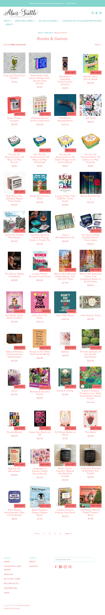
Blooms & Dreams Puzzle (40, 392)
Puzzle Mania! (14, 432)
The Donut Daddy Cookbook (14, 275)
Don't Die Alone (65, 315)
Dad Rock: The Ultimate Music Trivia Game (14, 198)
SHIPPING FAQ (10, 588)
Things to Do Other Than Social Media (39, 353)
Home (40, 33)
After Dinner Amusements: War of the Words (14, 512)
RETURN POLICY (11, 583)
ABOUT (9, 24)
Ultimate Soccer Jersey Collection (39, 119)
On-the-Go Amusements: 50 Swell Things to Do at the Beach (65, 158)
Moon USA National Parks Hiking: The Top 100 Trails (65, 276)
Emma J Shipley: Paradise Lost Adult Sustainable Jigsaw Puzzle (91, 394)
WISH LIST (9, 574)
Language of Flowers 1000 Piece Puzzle (40, 471)
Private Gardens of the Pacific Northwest (90, 354)
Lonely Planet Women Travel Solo (39, 275)
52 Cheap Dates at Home (65, 433)
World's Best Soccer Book (90, 77)
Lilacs (14, 390)
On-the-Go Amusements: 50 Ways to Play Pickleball (39, 158)
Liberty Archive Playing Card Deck (65, 511)
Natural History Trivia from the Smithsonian (14, 354)
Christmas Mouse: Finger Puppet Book (91, 512)
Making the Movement (14, 469)
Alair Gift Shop (24, 605)
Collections (48, 33)
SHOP (7, 21)
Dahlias (65, 351)
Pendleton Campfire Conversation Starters (65, 80)
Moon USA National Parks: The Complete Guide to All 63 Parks (90, 277)
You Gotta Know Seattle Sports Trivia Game (90, 237)
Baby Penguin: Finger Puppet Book (40, 512)
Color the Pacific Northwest (14, 236)
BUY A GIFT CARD (12, 579)
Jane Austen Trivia (90, 315)
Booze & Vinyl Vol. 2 (90, 197)
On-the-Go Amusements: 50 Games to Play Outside (90, 158)
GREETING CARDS (24, 21)
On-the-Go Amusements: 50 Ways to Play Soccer (14, 158)
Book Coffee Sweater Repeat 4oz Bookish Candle (65, 472)
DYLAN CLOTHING (48, 21)
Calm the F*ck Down (40, 316)
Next (67, 533)
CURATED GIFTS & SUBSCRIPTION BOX (81, 21)
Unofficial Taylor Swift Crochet (14, 316)
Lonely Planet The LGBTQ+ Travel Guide (65, 198)
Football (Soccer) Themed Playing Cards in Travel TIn (39, 237)
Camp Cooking (65, 390)
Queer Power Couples (14, 119)
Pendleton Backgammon (65, 119)
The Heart (90, 432)
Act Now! (91, 118)
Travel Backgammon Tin (65, 236)
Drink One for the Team (39, 197)
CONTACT (33, 566)
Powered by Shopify (11, 608)
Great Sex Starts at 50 (39, 433)
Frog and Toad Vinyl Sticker (14, 76)
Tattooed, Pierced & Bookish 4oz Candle (91, 471)
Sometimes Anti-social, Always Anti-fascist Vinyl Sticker (40, 79)
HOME (7, 562)
